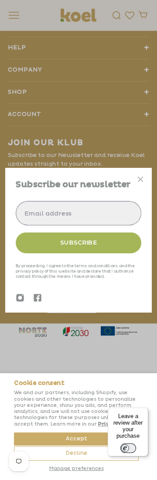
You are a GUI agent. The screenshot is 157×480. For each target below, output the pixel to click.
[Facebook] (37, 297)
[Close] (140, 179)
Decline (76, 453)
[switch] (128, 448)
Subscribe (78, 242)
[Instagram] (20, 297)
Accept (76, 439)
